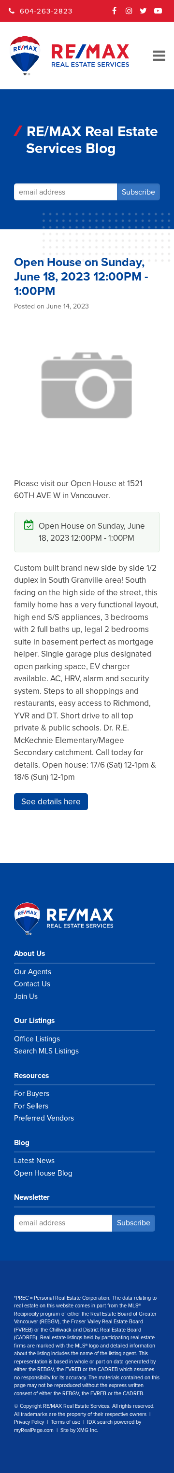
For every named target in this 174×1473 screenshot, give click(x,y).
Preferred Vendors (44, 1118)
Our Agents (32, 972)
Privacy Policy (29, 1422)
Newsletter (32, 1197)
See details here (51, 802)
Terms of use (65, 1422)
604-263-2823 (46, 11)
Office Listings (37, 1039)
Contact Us (32, 984)
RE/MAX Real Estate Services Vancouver (74, 919)
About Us (29, 953)
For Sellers (31, 1106)
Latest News (34, 1160)
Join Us (26, 996)
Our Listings (34, 1020)
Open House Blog (43, 1173)
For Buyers (31, 1093)
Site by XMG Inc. (79, 1430)
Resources (31, 1075)
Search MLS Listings (46, 1051)
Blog (21, 1142)
